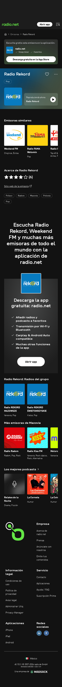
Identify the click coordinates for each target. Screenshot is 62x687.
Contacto (41, 577)
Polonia (46, 196)
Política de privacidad (11, 592)
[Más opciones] (56, 74)
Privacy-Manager (14, 613)
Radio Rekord (32, 102)
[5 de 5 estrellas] (25, 177)
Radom (21, 196)
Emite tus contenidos (42, 558)
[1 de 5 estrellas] (6, 177)
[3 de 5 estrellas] (16, 177)
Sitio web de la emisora (16, 186)
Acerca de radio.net (42, 533)
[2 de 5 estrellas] (11, 177)
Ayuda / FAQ (43, 590)
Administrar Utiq (14, 606)
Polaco (9, 196)
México (33, 658)
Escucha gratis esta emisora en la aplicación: (30, 43)
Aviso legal (11, 600)
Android (10, 642)
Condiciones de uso (14, 583)
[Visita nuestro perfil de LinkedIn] (39, 633)
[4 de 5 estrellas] (20, 177)
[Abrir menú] (58, 24)
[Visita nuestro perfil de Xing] (46, 633)
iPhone (9, 630)
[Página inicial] (5, 34)
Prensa (40, 540)
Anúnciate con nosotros (44, 548)
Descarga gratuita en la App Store (31, 59)
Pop (8, 82)
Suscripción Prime (46, 596)
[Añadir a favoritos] (47, 74)
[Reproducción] (53, 99)
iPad (8, 636)
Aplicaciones (43, 583)
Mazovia (34, 196)
